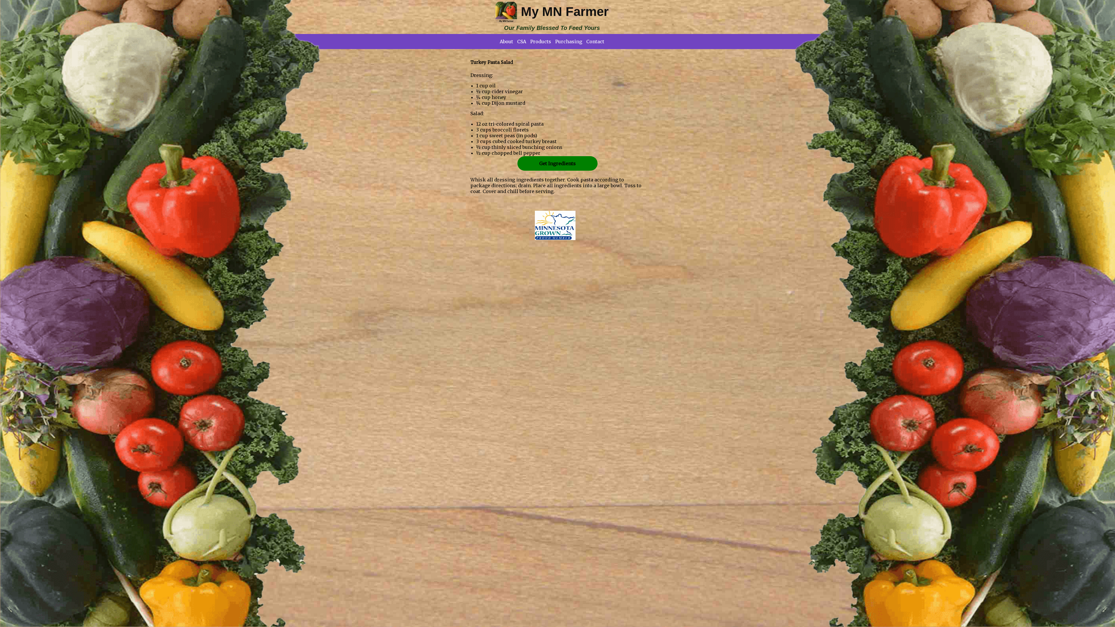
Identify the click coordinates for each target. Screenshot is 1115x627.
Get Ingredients (557, 163)
